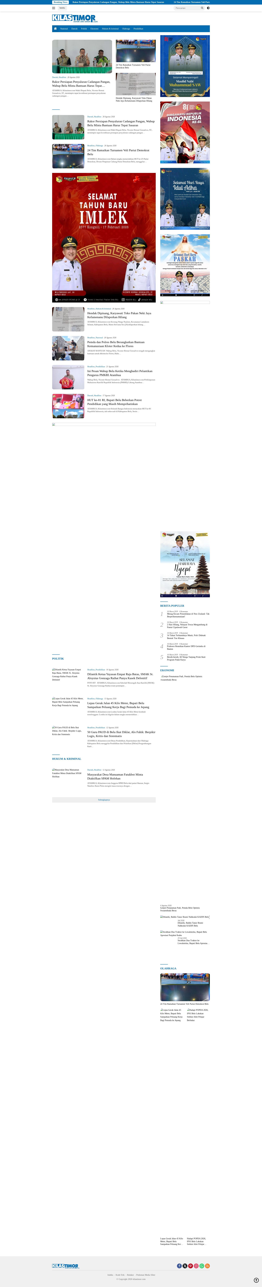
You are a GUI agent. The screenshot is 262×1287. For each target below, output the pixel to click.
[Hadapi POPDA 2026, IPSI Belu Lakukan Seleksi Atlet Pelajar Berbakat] (198, 1122)
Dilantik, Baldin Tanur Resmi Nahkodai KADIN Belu (190, 924)
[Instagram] (196, 1266)
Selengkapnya (104, 800)
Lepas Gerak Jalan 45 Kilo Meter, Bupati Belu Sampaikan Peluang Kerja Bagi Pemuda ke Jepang (171, 1241)
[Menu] (54, 8)
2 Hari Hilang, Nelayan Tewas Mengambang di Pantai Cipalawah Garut (187, 625)
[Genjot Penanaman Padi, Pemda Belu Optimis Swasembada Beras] (185, 788)
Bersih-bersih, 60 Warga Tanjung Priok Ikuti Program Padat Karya (186, 658)
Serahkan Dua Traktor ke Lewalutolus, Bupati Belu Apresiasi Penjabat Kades (193, 942)
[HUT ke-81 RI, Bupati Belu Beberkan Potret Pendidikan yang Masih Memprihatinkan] (68, 406)
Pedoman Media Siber (145, 1275)
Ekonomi (94, 29)
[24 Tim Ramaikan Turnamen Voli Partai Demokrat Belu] (136, 51)
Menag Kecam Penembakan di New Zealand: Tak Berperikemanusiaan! (188, 615)
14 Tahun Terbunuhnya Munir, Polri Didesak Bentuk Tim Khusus (186, 636)
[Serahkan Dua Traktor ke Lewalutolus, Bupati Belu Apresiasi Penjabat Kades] (185, 933)
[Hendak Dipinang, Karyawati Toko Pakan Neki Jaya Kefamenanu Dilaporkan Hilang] (136, 84)
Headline (62, 77)
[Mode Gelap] (208, 8)
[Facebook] (179, 1266)
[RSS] (207, 1266)
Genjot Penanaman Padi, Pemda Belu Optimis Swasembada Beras (180, 909)
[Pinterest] (190, 1266)
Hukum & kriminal (110, 29)
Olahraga (126, 29)
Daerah (74, 29)
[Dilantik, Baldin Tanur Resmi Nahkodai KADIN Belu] (184, 917)
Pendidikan (138, 29)
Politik (84, 29)
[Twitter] (185, 1266)
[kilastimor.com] (75, 18)
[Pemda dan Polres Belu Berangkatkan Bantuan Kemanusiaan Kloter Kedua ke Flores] (68, 348)
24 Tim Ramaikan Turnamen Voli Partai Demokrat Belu (151, 2)
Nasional (64, 29)
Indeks (62, 8)
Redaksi (130, 1275)
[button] (202, 7)
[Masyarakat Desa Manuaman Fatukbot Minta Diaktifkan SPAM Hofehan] (68, 780)
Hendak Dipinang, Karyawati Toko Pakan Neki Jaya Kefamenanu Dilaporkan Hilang (134, 99)
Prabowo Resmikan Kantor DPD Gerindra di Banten (186, 647)
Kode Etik (120, 1275)
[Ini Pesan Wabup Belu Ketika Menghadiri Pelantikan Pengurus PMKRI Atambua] (68, 377)
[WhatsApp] (201, 1266)
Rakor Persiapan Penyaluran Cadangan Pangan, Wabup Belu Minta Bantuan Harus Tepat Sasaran (69, 2)
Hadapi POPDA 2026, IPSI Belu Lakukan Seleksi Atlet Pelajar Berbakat (196, 1241)
